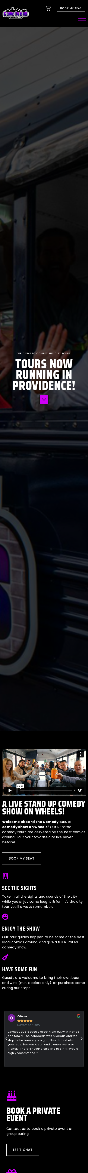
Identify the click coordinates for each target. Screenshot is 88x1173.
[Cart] (48, 8)
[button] (6, 1039)
